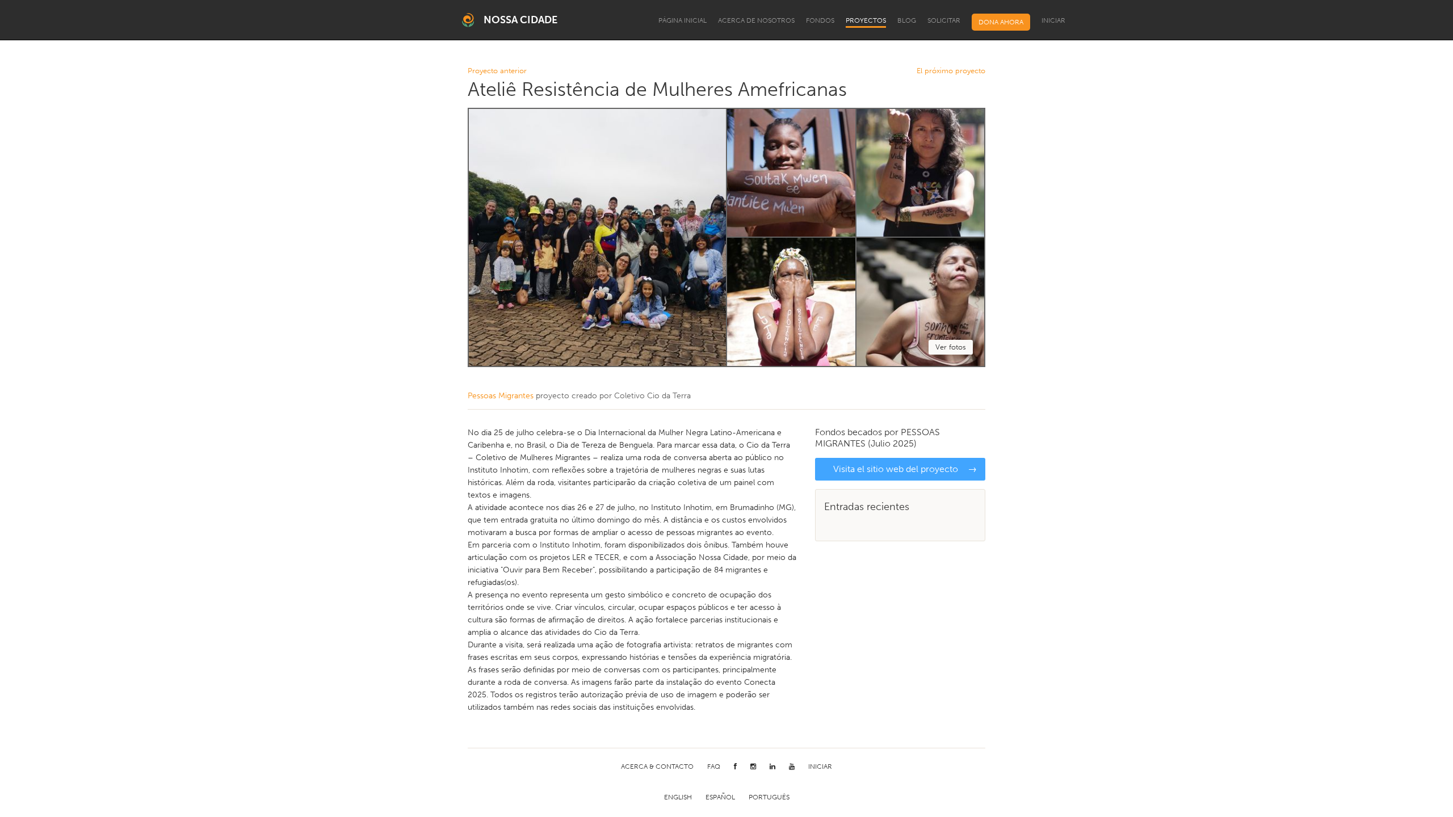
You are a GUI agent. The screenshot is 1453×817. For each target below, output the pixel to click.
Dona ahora (1001, 22)
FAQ (713, 766)
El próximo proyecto (951, 71)
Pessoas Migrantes (501, 396)
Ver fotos (950, 347)
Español (720, 797)
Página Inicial (682, 20)
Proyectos (866, 20)
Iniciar (1053, 20)
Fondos (820, 20)
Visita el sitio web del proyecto (905, 469)
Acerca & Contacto (657, 766)
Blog (906, 20)
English (678, 797)
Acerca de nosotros (756, 20)
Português (769, 797)
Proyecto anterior (497, 71)
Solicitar (943, 20)
